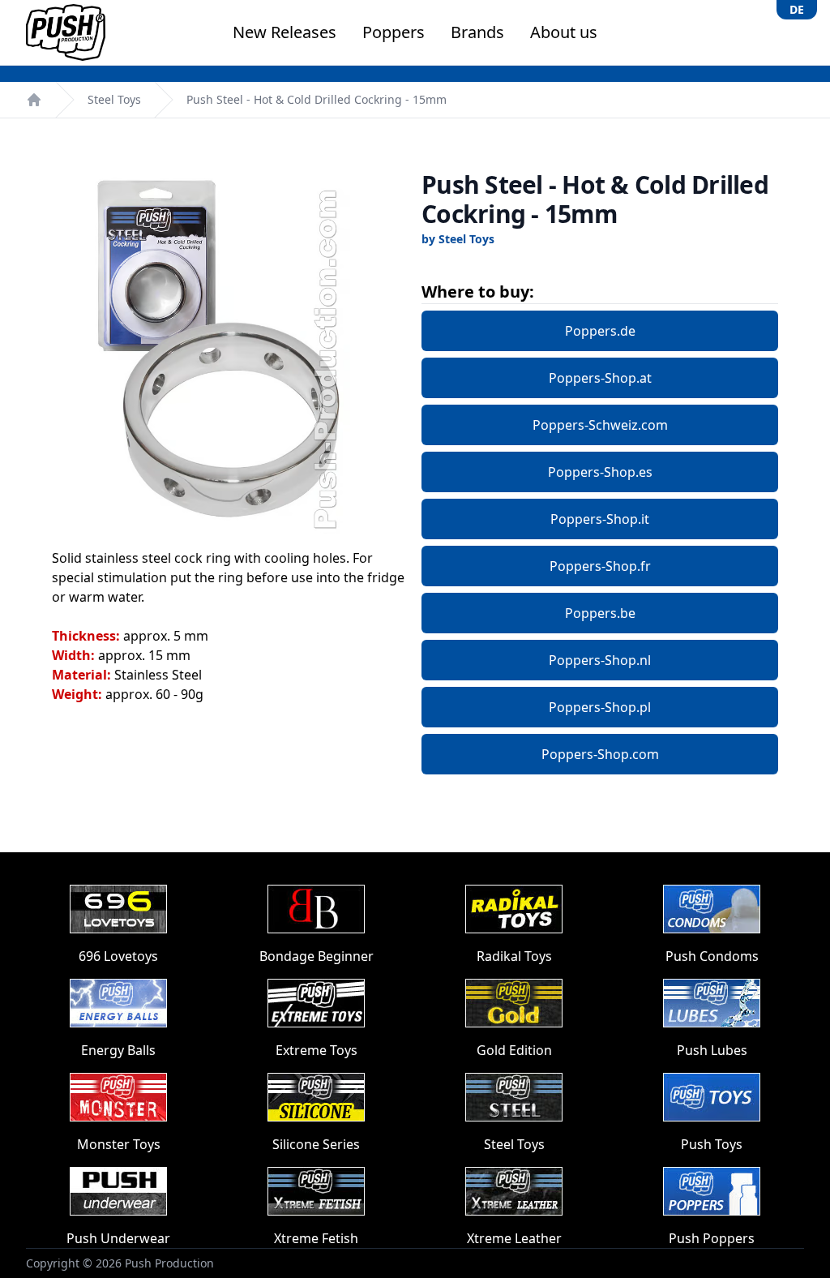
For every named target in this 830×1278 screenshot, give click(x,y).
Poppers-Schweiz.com (600, 425)
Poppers (393, 32)
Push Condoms (712, 956)
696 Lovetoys (118, 956)
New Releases (284, 32)
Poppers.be (600, 613)
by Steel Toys (457, 239)
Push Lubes (712, 1050)
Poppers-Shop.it (599, 519)
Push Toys (711, 1144)
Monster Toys (118, 1144)
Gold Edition (514, 1050)
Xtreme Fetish (316, 1238)
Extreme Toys (316, 1050)
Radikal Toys (514, 956)
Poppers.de (600, 331)
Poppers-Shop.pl (600, 707)
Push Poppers (712, 1238)
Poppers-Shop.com (600, 754)
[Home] (34, 100)
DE (796, 9)
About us (563, 32)
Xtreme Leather (514, 1238)
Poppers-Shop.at (600, 378)
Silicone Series (316, 1144)
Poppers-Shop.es (600, 472)
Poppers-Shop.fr (600, 566)
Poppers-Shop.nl (600, 660)
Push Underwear (118, 1238)
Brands (477, 32)
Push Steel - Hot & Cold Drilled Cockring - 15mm (316, 99)
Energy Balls (118, 1050)
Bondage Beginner (316, 956)
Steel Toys (114, 99)
